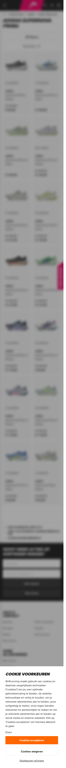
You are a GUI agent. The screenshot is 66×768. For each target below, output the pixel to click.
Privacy (8, 732)
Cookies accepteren (32, 740)
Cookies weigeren (32, 751)
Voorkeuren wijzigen (31, 760)
